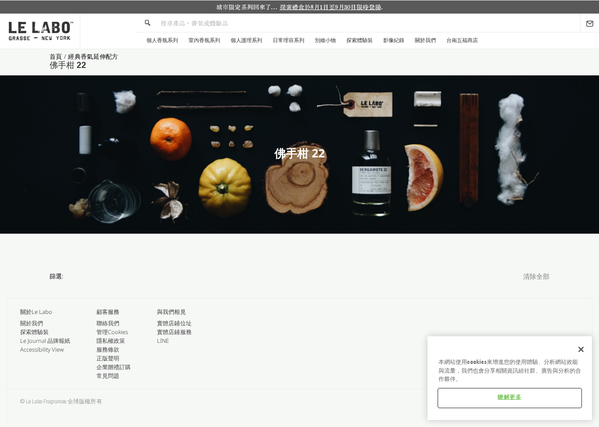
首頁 (57, 56)
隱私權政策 (110, 341)
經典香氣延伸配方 (93, 56)
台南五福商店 (462, 40)
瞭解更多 (510, 397)
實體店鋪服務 (174, 332)
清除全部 (536, 277)
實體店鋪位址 (174, 323)
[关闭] (581, 349)
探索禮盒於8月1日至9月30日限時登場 (330, 7)
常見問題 (107, 376)
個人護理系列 (246, 40)
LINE (163, 341)
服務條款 (107, 349)
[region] (510, 378)
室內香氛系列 (204, 40)
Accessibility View (42, 349)
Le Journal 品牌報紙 (45, 341)
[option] (299, 7)
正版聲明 (107, 358)
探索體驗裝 (359, 40)
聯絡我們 (107, 323)
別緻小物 (325, 40)
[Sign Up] (590, 23)
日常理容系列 (288, 40)
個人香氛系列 (162, 40)
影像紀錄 (393, 40)
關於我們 (425, 40)
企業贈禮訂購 (113, 367)
